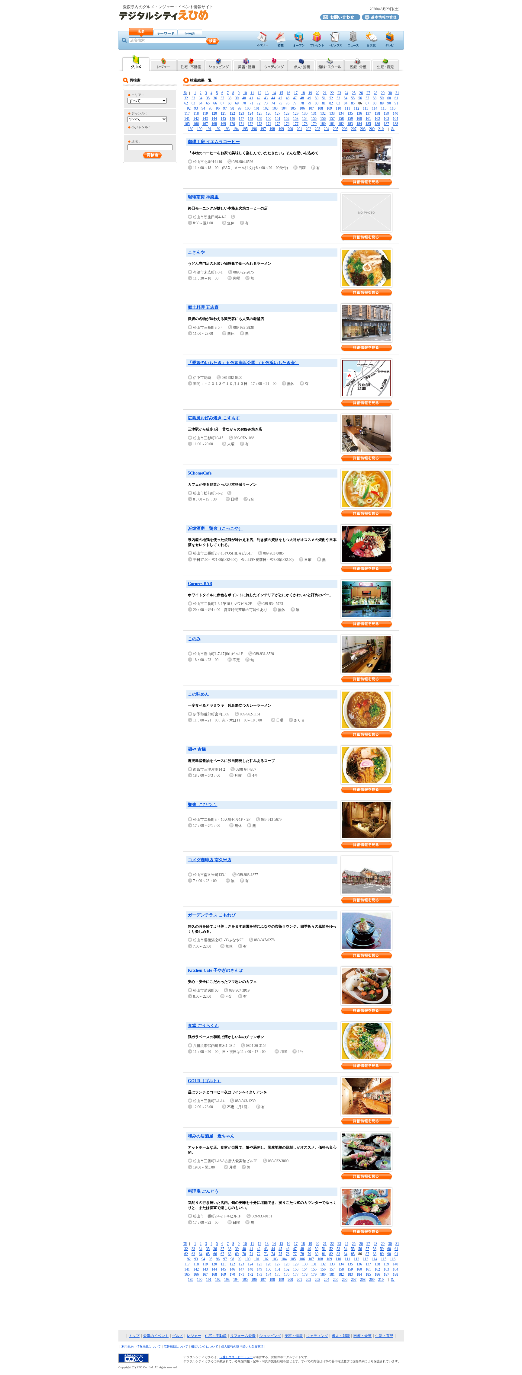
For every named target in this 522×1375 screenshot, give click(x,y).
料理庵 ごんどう (203, 1191)
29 (383, 93)
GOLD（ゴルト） (204, 1081)
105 (293, 108)
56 (360, 98)
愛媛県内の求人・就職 (301, 62)
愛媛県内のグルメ (135, 62)
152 (286, 119)
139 (386, 113)
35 (208, 98)
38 (229, 98)
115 (383, 108)
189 (190, 129)
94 (203, 108)
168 (214, 124)
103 (275, 108)
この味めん (198, 694)
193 (227, 129)
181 (332, 124)
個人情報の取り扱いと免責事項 (242, 1346)
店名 (141, 31)
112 (356, 108)
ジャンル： (139, 113)
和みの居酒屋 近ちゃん (211, 1136)
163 (386, 119)
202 (308, 129)
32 (186, 98)
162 (377, 119)
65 (208, 103)
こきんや (196, 252)
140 (395, 113)
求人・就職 (341, 1336)
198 (272, 129)
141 (187, 119)
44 (273, 98)
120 (214, 113)
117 (187, 113)
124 (250, 113)
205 (335, 129)
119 (205, 113)
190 (199, 129)
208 (363, 129)
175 (277, 124)
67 (222, 103)
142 (196, 119)
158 (341, 119)
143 (205, 119)
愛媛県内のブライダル (274, 62)
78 (302, 103)
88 (374, 103)
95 (210, 108)
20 (317, 93)
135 (350, 113)
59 (382, 98)
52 (331, 98)
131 (314, 113)
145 (223, 119)
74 (273, 103)
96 (218, 108)
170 (232, 124)
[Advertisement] (261, 1306)
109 (329, 108)
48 (302, 98)
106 (302, 108)
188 (395, 124)
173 (259, 124)
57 (367, 98)
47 (295, 98)
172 (250, 124)
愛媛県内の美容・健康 (246, 62)
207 (353, 129)
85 (353, 103)
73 (266, 103)
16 (288, 93)
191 (208, 129)
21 (325, 93)
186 (377, 124)
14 (274, 93)
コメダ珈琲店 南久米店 (209, 860)
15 (281, 93)
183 (350, 124)
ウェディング (317, 1336)
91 (396, 103)
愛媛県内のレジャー (163, 62)
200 (290, 129)
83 (338, 103)
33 (193, 98)
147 (241, 119)
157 (332, 119)
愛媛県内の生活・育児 (386, 62)
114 (374, 108)
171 (241, 124)
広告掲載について (176, 1346)
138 (377, 113)
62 (186, 103)
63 (193, 103)
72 (258, 103)
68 (229, 103)
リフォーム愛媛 (243, 1336)
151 (277, 119)
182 (341, 124)
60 (389, 98)
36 (215, 98)
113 (365, 108)
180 (323, 124)
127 (277, 113)
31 (397, 93)
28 (375, 93)
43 (266, 98)
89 (382, 103)
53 (338, 98)
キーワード (165, 33)
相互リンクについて (204, 1346)
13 (267, 93)
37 (222, 98)
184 (359, 124)
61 (396, 98)
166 (196, 124)
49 (309, 98)
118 (196, 113)
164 (395, 119)
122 (232, 113)
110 (338, 108)
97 (225, 108)
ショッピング (270, 1336)
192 (218, 129)
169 (223, 124)
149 (259, 119)
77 (295, 103)
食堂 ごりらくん (203, 1025)
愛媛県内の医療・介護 (358, 62)
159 (350, 119)
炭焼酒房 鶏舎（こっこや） (215, 528)
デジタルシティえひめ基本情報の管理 (380, 17)
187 (386, 124)
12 (259, 93)
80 (316, 103)
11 (252, 93)
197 (263, 129)
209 (372, 129)
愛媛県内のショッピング (219, 62)
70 (244, 103)
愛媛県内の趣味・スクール (329, 62)
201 (299, 129)
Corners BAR (200, 583)
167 (205, 124)
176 (286, 124)
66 (215, 103)
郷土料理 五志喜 (203, 307)
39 (237, 98)
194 (236, 129)
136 (359, 113)
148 (250, 119)
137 (368, 113)
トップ (134, 1336)
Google (190, 33)
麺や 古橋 (197, 749)
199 (281, 129)
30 (390, 93)
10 (245, 93)
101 (256, 108)
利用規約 (127, 1346)
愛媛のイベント (156, 1336)
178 (305, 124)
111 (347, 108)
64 (200, 103)
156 (323, 119)
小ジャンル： (141, 127)
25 (354, 93)
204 (326, 129)
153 (295, 119)
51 (324, 98)
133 (332, 113)
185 (368, 124)
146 (232, 119)
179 (314, 124)
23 (339, 93)
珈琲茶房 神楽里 (203, 197)
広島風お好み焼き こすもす (214, 418)
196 (254, 129)
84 (345, 103)
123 (241, 113)
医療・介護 (362, 1336)
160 (359, 119)
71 (251, 103)
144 (214, 119)
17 (296, 93)
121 (223, 113)
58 (374, 98)
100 (247, 108)
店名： (136, 141)
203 (317, 129)
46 (287, 98)
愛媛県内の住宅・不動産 (191, 62)
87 (367, 103)
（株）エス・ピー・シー (236, 1357)
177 (295, 124)
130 (305, 113)
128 (286, 113)
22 (332, 93)
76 (287, 103)
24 (346, 93)
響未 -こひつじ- (203, 804)
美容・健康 (294, 1336)
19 (310, 93)
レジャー (194, 1336)
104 (284, 108)
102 (266, 108)
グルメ (177, 1336)
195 (245, 129)
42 (258, 98)
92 (189, 108)
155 (314, 119)
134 (341, 113)
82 (331, 103)
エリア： (138, 95)
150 (268, 119)
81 (324, 103)
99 (239, 108)
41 (251, 98)
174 (268, 124)
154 (305, 119)
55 (353, 98)
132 (323, 113)
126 (268, 113)
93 (196, 108)
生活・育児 (384, 1336)
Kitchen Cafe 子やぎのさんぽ (215, 970)
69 (237, 103)
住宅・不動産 (216, 1336)
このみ (194, 639)
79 (309, 103)
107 (311, 108)
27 (368, 93)
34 (200, 98)
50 (316, 98)
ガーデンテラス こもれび (212, 915)
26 (361, 93)
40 (244, 98)
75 (280, 103)
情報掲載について (149, 1346)
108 (320, 108)
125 (259, 113)
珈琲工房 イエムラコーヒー (214, 141)
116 (392, 108)
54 (345, 98)
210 (381, 129)
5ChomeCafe (199, 473)
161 (368, 119)
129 (295, 113)
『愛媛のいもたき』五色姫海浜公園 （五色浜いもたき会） (243, 362)
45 (280, 98)
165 (187, 124)
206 (344, 129)
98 (232, 108)
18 (303, 93)
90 (389, 103)
